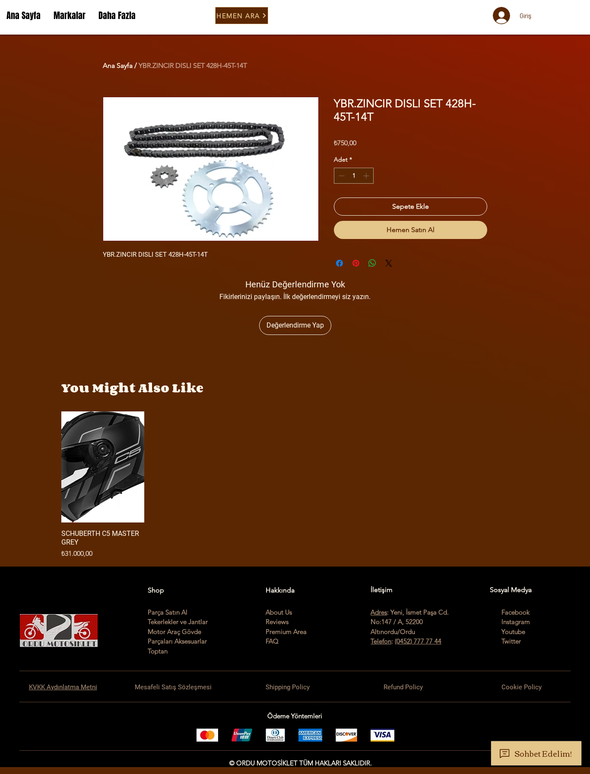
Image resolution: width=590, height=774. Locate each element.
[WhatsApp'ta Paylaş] (372, 263)
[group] (295, 485)
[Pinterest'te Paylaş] (356, 263)
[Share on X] (389, 263)
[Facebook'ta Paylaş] (339, 263)
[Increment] (367, 175)
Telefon (381, 641)
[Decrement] (340, 175)
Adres (379, 612)
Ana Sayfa (118, 65)
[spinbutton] (354, 175)
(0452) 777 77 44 (418, 641)
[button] (69, 15)
